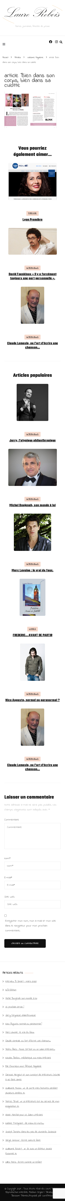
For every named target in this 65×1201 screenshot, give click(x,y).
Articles (18, 57)
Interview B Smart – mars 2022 (21, 981)
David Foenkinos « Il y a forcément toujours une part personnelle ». (33, 276)
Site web (9, 897)
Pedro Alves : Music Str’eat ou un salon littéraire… (30, 1049)
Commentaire (11, 820)
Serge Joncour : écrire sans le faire (23, 1140)
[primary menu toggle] (5, 44)
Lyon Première (32, 219)
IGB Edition (10, 990)
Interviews (32, 268)
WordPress (47, 1196)
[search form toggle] (61, 42)
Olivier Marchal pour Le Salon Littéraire (24, 1115)
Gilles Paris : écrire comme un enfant (23, 1162)
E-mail (8, 878)
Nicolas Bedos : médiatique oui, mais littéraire (28, 1058)
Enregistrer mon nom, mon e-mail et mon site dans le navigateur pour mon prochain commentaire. (30, 926)
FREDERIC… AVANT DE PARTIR (32, 635)
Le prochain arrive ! (14, 1007)
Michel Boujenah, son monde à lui (32, 505)
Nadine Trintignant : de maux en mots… (24, 1123)
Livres (32, 629)
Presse (32, 213)
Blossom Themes (19, 1196)
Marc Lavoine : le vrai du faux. (32, 570)
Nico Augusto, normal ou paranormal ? (32, 700)
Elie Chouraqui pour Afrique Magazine (23, 1066)
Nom (7, 858)
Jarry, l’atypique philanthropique (32, 440)
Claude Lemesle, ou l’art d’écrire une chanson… (32, 345)
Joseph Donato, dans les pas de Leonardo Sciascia (30, 1132)
